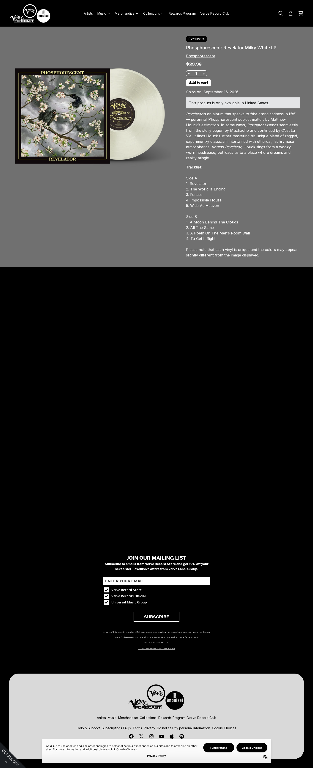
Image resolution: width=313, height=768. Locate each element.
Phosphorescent (200, 56)
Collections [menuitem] (151, 13)
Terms (137, 728)
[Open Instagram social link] (151, 736)
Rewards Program (171, 718)
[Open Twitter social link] (141, 736)
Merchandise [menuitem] (125, 13)
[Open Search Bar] (280, 13)
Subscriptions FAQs (116, 728)
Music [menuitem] (101, 13)
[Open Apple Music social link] (172, 736)
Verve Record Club (201, 718)
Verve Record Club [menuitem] (214, 13)
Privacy (149, 728)
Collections (148, 718)
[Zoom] (89, 116)
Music (112, 718)
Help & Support (88, 728)
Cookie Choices (224, 728)
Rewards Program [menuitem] (182, 13)
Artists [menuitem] (88, 13)
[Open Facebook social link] (131, 736)
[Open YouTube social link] (161, 736)
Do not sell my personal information (183, 728)
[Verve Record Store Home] (30, 13)
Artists (101, 718)
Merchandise (128, 718)
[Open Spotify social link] (182, 736)
